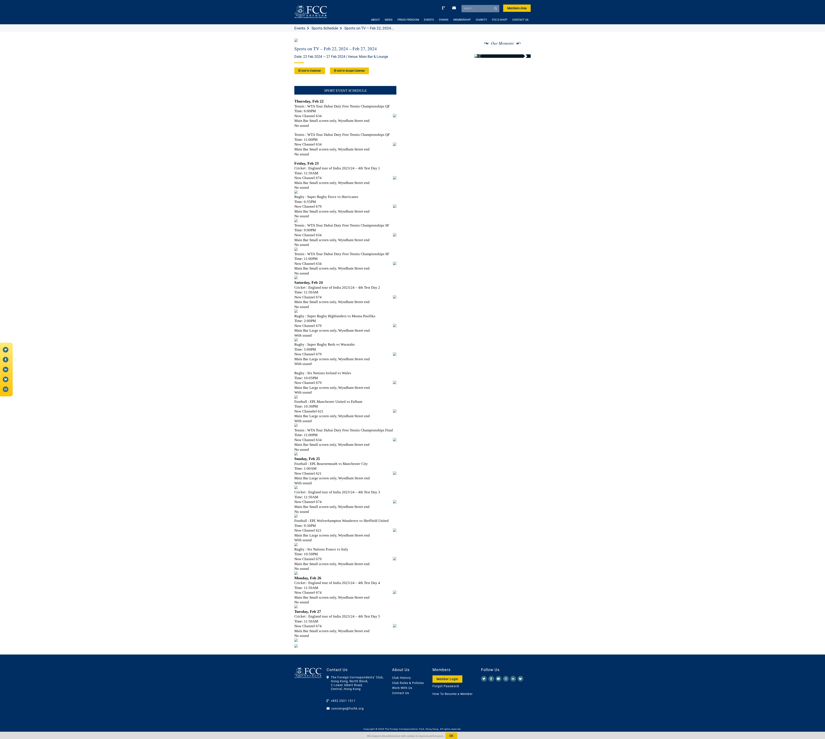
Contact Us (400, 693)
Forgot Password (445, 686)
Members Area (517, 8)
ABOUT (375, 19)
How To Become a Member (452, 694)
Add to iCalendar (311, 70)
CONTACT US (520, 19)
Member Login (447, 679)
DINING (443, 19)
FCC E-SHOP (499, 19)
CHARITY (481, 19)
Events (299, 28)
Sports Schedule (325, 28)
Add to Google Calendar (350, 70)
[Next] (522, 56)
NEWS (389, 19)
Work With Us (402, 688)
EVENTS (429, 19)
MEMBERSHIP (462, 19)
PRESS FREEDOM (408, 19)
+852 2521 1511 (343, 700)
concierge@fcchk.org (347, 708)
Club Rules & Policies (408, 683)
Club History (401, 677)
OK (451, 735)
